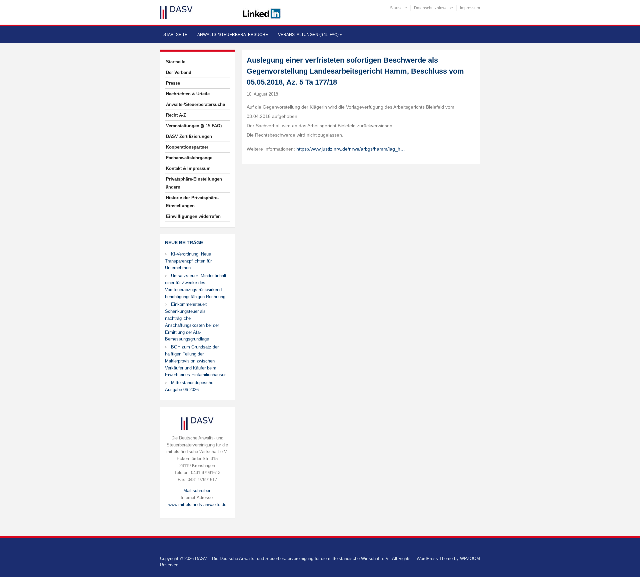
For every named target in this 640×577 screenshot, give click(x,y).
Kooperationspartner (187, 147)
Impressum (470, 8)
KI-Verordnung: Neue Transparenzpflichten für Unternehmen (188, 261)
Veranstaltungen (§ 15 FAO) (310, 34)
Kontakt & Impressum (188, 168)
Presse (173, 83)
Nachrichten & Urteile (188, 93)
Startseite (398, 8)
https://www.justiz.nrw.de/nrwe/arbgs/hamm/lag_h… (350, 149)
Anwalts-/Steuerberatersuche (232, 34)
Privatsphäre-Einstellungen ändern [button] (194, 183)
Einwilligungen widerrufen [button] (193, 216)
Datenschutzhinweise (433, 8)
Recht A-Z (176, 115)
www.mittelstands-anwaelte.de (197, 504)
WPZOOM (470, 558)
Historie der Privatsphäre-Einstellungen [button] (192, 201)
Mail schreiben (197, 490)
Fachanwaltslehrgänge (189, 157)
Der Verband (178, 72)
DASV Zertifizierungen (189, 136)
